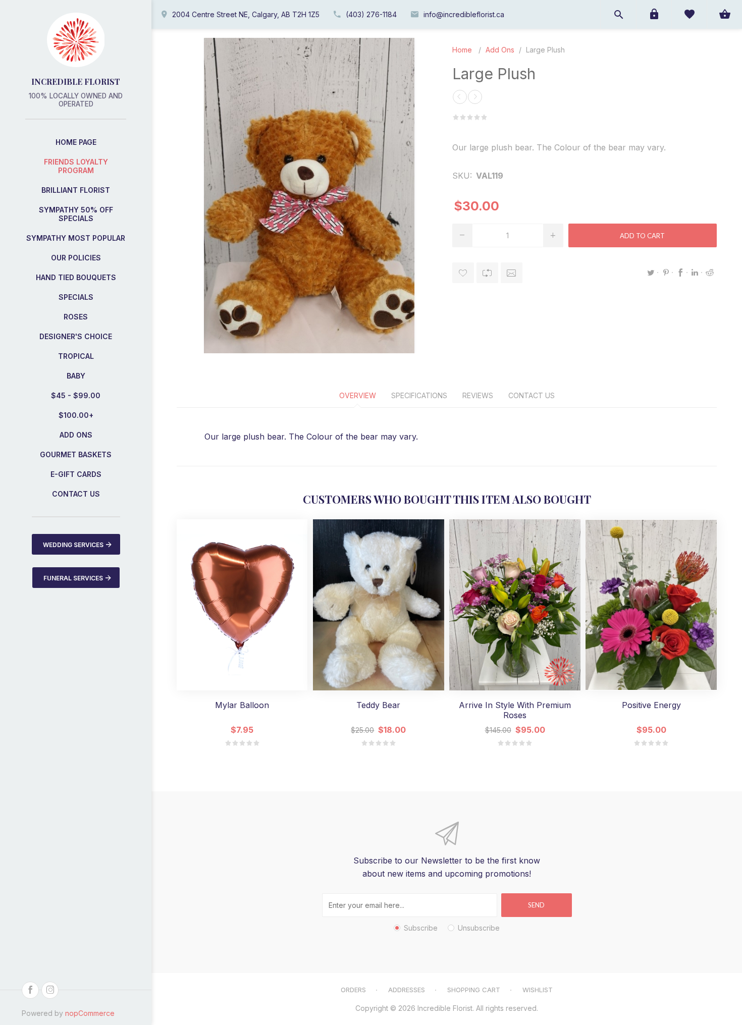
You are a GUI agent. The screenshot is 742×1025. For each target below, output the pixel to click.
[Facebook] (30, 990)
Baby (76, 375)
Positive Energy (651, 705)
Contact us (76, 494)
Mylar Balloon (242, 705)
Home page (76, 142)
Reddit (710, 272)
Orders (353, 990)
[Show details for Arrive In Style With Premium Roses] (514, 605)
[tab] (358, 395)
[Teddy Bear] (460, 97)
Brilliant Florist (75, 190)
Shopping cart (473, 990)
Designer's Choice (75, 336)
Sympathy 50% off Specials (76, 214)
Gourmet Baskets (76, 454)
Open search (618, 14)
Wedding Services (73, 545)
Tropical (76, 356)
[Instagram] (50, 990)
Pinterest (666, 272)
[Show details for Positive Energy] (651, 605)
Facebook (680, 272)
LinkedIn (695, 272)
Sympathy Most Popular (75, 238)
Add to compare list (487, 272)
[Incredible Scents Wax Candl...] (475, 97)
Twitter (651, 272)
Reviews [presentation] (477, 395)
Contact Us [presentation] (531, 395)
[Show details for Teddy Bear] (378, 605)
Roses (76, 316)
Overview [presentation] (357, 395)
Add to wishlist (463, 272)
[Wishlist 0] (689, 14)
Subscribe (421, 928)
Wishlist (537, 990)
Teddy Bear (378, 705)
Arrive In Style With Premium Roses (515, 710)
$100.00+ (76, 415)
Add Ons (76, 434)
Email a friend (511, 272)
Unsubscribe (479, 928)
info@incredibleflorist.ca (463, 14)
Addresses (406, 990)
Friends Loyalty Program (76, 166)
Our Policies (76, 257)
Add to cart (642, 236)
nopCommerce (90, 1013)
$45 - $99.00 (75, 395)
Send (536, 905)
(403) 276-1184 (371, 14)
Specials (76, 297)
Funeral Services (73, 578)
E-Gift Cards (75, 474)
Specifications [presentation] (419, 395)
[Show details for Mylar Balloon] (242, 605)
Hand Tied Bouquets (76, 277)
